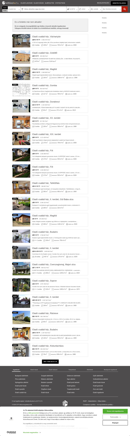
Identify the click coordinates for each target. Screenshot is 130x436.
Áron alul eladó (98, 389)
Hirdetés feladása (119, 3)
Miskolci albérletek (47, 379)
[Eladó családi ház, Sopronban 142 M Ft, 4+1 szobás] (21, 285)
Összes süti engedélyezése (115, 411)
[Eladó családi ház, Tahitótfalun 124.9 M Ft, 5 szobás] (21, 187)
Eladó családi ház (20, 392)
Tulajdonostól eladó (73, 389)
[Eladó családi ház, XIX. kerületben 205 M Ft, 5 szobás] (21, 138)
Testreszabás (114, 417)
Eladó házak (39, 3)
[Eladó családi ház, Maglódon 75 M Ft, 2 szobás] (21, 219)
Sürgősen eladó (46, 389)
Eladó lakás (70, 392)
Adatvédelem (92, 401)
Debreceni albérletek (73, 375)
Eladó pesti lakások (73, 382)
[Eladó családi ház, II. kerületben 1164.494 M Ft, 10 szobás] (21, 252)
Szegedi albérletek (47, 375)
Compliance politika (89, 404)
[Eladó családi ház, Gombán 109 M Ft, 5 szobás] (21, 89)
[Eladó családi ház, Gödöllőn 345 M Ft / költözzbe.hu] (21, 57)
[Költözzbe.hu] (10, 3)
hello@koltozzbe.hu (30, 401)
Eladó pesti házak (20, 386)
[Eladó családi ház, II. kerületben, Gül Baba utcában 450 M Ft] (21, 203)
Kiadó (4, 10)
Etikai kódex (102, 401)
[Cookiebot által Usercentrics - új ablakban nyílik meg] (11, 432)
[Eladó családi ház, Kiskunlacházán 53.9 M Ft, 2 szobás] (21, 350)
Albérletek (49, 3)
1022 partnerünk (33, 413)
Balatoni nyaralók (46, 382)
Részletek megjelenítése (30, 432)
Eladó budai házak (99, 382)
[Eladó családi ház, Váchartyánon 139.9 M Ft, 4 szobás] (21, 40)
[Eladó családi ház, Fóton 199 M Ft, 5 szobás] (21, 154)
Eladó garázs (71, 386)
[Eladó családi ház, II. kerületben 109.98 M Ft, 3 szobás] (21, 301)
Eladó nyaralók (20, 389)
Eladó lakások (27, 3)
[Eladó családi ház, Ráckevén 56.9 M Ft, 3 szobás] (21, 317)
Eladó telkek (45, 386)
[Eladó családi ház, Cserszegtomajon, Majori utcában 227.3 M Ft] (21, 268)
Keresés (125, 9)
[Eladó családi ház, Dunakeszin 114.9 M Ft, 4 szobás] (21, 106)
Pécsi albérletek (20, 379)
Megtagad (115, 423)
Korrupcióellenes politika (104, 404)
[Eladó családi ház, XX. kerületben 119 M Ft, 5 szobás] (21, 122)
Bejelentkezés (103, 3)
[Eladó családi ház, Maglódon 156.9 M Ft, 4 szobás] (21, 73)
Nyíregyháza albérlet (21, 382)
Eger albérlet (71, 379)
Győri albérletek (98, 375)
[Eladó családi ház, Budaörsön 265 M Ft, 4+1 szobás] (21, 236)
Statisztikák (60, 3)
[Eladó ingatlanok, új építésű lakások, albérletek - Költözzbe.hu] (65, 404)
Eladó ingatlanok (98, 392)
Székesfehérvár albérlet (100, 379)
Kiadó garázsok (98, 386)
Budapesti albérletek (21, 375)
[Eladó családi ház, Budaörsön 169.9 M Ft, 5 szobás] (21, 333)
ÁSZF (85, 401)
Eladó (4, 7)
